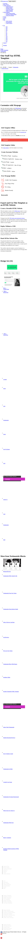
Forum (4, 887)
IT (6, 31)
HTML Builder (18, 108)
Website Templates (9, 6)
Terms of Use (6, 866)
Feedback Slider (6, 677)
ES (6, 33)
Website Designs (9, 7)
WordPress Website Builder (11, 14)
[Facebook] (1, 932)
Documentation (9, 22)
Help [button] (4, 19)
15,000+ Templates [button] (7, 5)
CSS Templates (6, 899)
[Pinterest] (1, 938)
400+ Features (6, 4)
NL (6, 29)
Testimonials (15, 67)
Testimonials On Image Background (11, 796)
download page (23, 132)
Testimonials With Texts (8, 822)
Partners (5, 871)
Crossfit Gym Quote (7, 782)
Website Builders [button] (6, 12)
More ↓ (4, 288)
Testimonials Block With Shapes (10, 664)
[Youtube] (1, 934)
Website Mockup (7, 929)
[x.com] (1, 936)
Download (5, 3)
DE (6, 28)
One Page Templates (7, 902)
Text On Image (6, 449)
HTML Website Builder (10, 13)
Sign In (4, 42)
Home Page (5, 292)
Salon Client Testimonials (8, 727)
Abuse (4, 872)
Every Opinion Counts (8, 753)
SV (6, 41)
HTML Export (17, 211)
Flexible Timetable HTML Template (11, 691)
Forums (4, 17)
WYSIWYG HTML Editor (9, 915)
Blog (4, 18)
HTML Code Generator (8, 917)
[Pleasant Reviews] (12, 570)
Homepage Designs (7, 928)
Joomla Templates (9, 10)
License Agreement (7, 868)
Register (5, 45)
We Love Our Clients (7, 650)
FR (6, 30)
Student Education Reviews (9, 737)
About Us (5, 499)
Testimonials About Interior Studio (10, 609)
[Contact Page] (12, 286)
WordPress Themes (9, 8)
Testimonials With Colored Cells (10, 575)
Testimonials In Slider (8, 769)
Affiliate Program (7, 884)
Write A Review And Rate (8, 622)
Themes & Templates (8, 892)
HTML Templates (9, 11)
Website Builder (6, 910)
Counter (5, 379)
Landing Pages (6, 927)
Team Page (5, 335)
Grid (4, 406)
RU (7, 38)
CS (6, 40)
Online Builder (6, 147)
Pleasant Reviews (7, 571)
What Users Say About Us (9, 810)
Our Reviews (6, 637)
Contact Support (9, 23)
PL (6, 34)
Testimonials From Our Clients (9, 593)
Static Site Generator (7, 916)
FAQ (4, 880)
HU (7, 39)
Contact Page (6, 289)
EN (6, 26)
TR (6, 36)
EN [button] (4, 25)
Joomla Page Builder (10, 15)
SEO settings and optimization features (17, 218)
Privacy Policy (6, 867)
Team (4, 388)
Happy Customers (7, 837)
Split (4, 539)
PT (6, 35)
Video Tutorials (9, 21)
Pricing (4, 16)
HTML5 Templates (7, 901)
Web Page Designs (7, 925)
